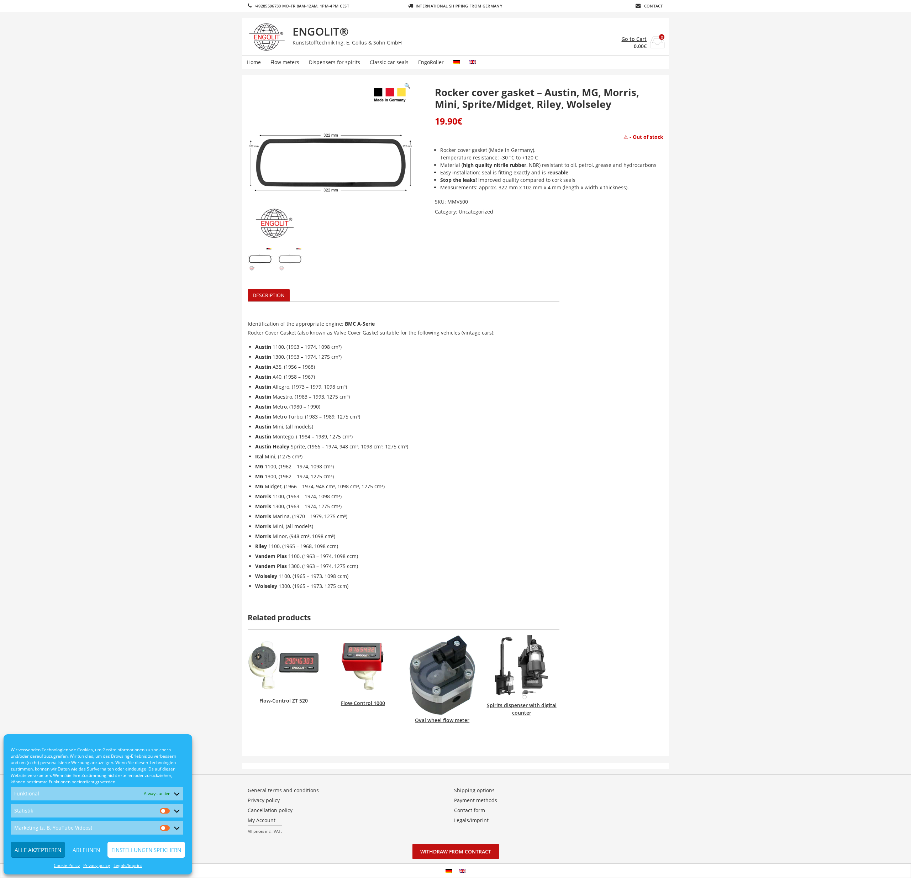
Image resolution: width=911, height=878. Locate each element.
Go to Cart (634, 39)
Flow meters (284, 62)
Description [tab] (269, 295)
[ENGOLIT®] (268, 37)
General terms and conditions (283, 790)
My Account (261, 820)
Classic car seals (389, 62)
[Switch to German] (456, 62)
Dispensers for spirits (334, 62)
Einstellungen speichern (146, 849)
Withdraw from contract (455, 851)
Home (254, 62)
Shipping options (474, 790)
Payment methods (475, 800)
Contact (653, 6)
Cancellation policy (270, 810)
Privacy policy (96, 865)
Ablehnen (86, 849)
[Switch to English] (462, 870)
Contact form (469, 810)
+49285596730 (267, 6)
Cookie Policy (67, 865)
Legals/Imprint (128, 865)
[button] (407, 85)
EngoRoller (431, 62)
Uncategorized (476, 211)
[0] (657, 46)
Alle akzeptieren (38, 849)
